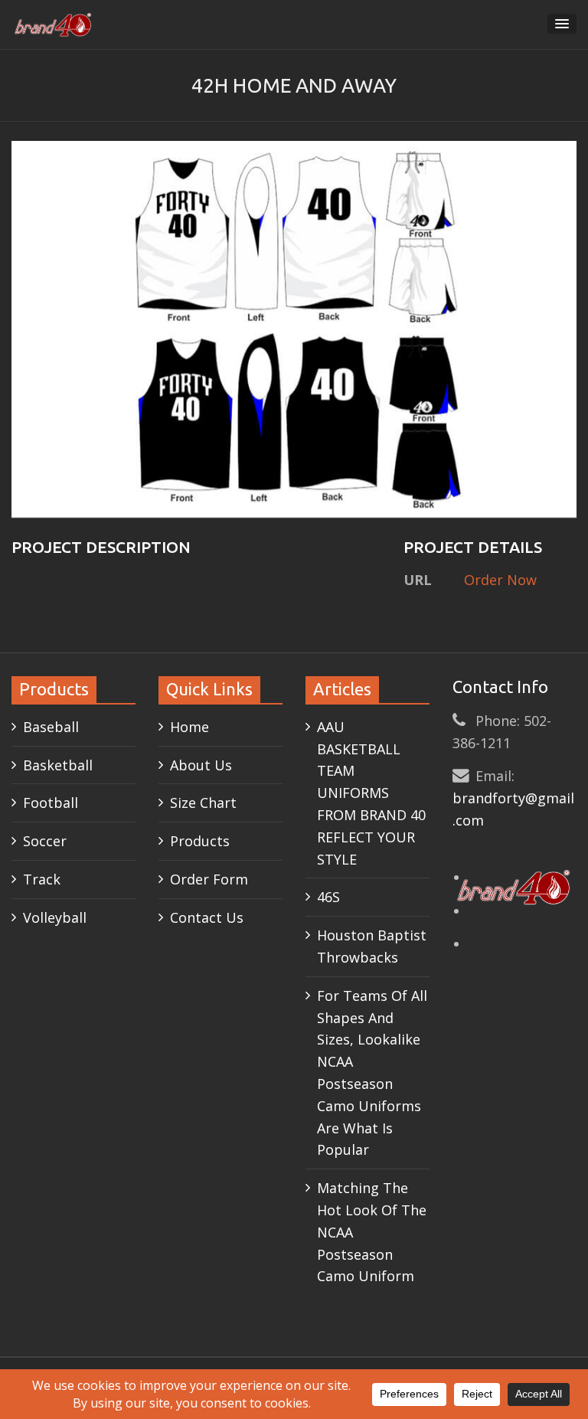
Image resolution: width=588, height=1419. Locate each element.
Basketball (58, 765)
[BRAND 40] (53, 24)
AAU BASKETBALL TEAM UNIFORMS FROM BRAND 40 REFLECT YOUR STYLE (371, 793)
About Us (201, 765)
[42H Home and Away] (294, 328)
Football (50, 802)
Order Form (209, 879)
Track (41, 879)
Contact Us (206, 917)
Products (200, 841)
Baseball (51, 727)
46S (328, 897)
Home (189, 727)
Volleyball (55, 917)
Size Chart (203, 802)
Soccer (45, 841)
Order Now (500, 580)
